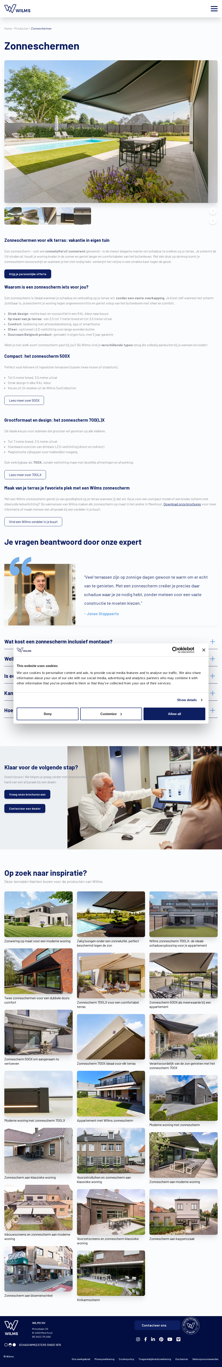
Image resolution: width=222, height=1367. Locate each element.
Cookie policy (126, 1358)
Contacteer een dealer (25, 808)
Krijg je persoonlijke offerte (27, 274)
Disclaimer (181, 1358)
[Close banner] (203, 650)
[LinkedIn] (153, 1339)
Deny (48, 713)
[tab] (111, 641)
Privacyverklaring (104, 1358)
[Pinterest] (161, 1339)
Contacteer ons (154, 1325)
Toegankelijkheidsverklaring (155, 1358)
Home (8, 28)
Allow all (174, 713)
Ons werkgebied (81, 1358)
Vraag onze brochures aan (27, 794)
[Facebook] (138, 1339)
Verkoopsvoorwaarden (205, 1358)
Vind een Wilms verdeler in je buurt (33, 522)
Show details (187, 700)
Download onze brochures (182, 504)
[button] (13, 216)
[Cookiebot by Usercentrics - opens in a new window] (175, 650)
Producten (21, 28)
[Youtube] (170, 1339)
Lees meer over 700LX (25, 475)
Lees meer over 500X (24, 400)
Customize (108, 713)
